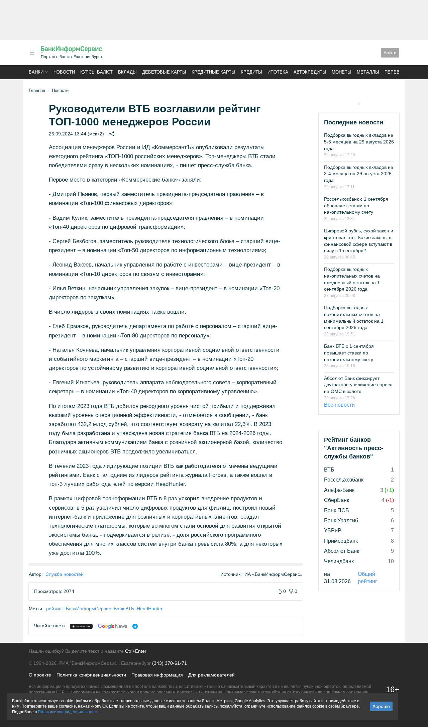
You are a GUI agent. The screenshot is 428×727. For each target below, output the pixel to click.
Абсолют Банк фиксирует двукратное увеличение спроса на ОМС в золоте (358, 385)
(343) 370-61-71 (169, 663)
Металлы (368, 72)
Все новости (339, 405)
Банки (36, 72)
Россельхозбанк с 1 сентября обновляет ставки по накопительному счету (356, 205)
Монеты (341, 72)
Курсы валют (96, 72)
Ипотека (278, 72)
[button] (32, 52)
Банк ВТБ (124, 608)
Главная (37, 90)
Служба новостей (64, 574)
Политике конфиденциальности (68, 712)
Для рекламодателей (211, 675)
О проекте (40, 675)
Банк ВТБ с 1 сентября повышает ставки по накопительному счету (349, 352)
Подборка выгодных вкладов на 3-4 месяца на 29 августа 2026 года (358, 174)
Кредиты (251, 72)
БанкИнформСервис (88, 608)
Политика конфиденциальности (91, 675)
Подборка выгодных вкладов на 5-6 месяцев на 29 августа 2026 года (359, 141)
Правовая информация (157, 675)
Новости (64, 72)
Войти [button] (390, 52)
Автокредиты (310, 72)
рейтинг (54, 608)
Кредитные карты (213, 72)
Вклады (127, 72)
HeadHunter (150, 608)
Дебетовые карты (164, 72)
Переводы (397, 72)
